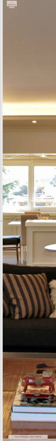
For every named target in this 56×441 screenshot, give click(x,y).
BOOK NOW (12, 7)
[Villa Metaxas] (12, 3)
